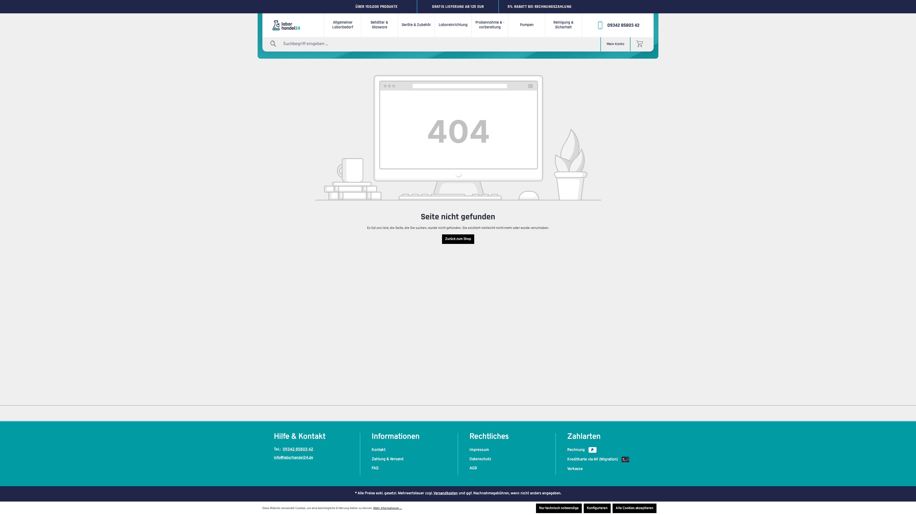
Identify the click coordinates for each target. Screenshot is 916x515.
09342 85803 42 (298, 449)
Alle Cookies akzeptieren (634, 508)
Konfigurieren (597, 508)
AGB (473, 468)
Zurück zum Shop (458, 239)
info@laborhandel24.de (293, 457)
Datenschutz (480, 459)
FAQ (375, 468)
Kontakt (378, 450)
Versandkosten (445, 493)
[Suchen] (273, 44)
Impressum (479, 450)
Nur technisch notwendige (559, 508)
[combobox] (312, 44)
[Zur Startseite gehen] (293, 25)
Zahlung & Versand (387, 459)
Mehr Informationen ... (387, 508)
